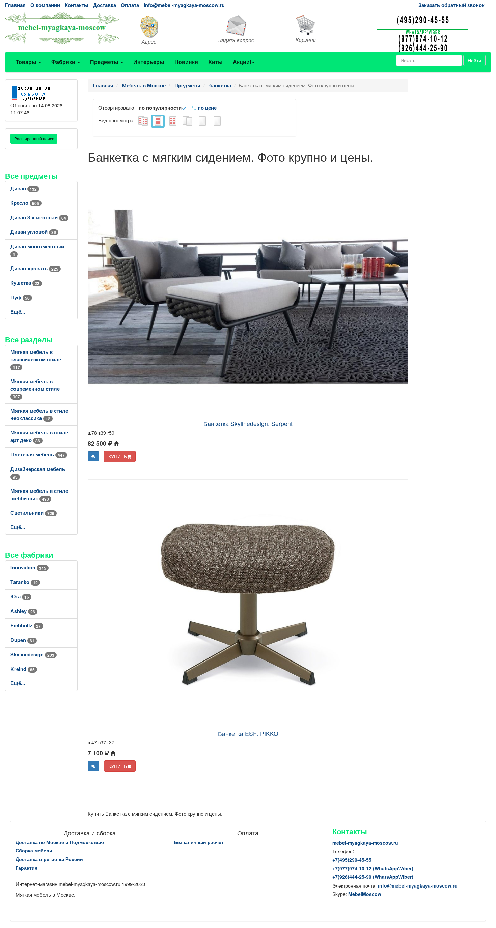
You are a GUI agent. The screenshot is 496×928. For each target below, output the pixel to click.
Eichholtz (25, 625)
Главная (15, 5)
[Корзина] (331, 29)
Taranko (24, 582)
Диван (23, 188)
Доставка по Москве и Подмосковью (60, 842)
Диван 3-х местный (38, 217)
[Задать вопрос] (248, 29)
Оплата (130, 5)
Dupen (22, 640)
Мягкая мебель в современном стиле (35, 389)
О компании (45, 5)
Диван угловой (33, 231)
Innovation (28, 567)
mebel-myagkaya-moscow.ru (365, 842)
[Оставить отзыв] (93, 456)
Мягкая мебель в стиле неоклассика (39, 414)
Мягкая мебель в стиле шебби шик (39, 494)
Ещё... (17, 311)
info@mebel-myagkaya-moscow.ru (184, 5)
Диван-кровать (34, 268)
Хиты (215, 62)
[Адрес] (165, 29)
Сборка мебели (34, 850)
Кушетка (24, 282)
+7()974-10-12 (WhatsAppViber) (372, 868)
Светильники (32, 512)
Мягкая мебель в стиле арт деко (39, 436)
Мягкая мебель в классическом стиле (35, 359)
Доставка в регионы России (49, 858)
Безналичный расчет (199, 842)
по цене (206, 107)
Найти (474, 60)
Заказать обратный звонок (451, 5)
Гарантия (26, 867)
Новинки (186, 62)
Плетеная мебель (37, 454)
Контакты (76, 5)
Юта (19, 596)
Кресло (24, 202)
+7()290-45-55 (351, 859)
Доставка (104, 5)
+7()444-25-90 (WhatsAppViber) (372, 876)
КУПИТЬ (117, 456)
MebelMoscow (364, 894)
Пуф (20, 297)
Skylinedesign (32, 654)
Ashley (22, 611)
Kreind (22, 669)
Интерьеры (148, 62)
